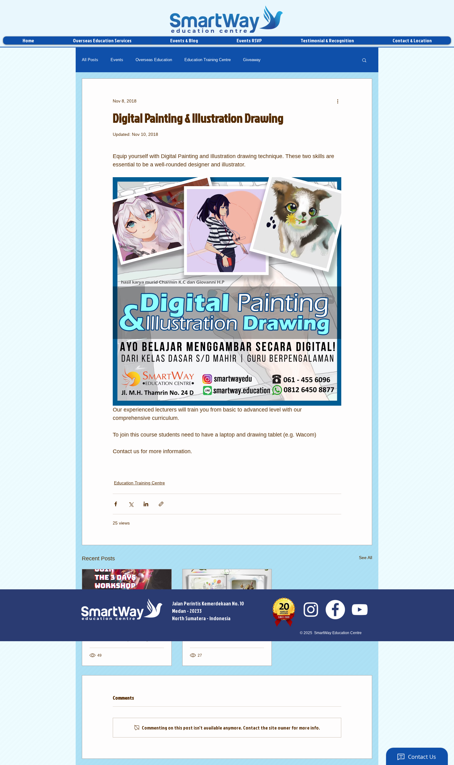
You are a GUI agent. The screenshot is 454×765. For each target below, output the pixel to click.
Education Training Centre (207, 59)
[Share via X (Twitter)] (131, 504)
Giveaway (252, 59)
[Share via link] (161, 504)
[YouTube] (359, 609)
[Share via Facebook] (116, 504)
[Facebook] (335, 609)
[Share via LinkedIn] (146, 504)
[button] (364, 59)
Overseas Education (154, 59)
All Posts (90, 59)
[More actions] (337, 101)
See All (365, 557)
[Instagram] (311, 609)
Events (117, 59)
